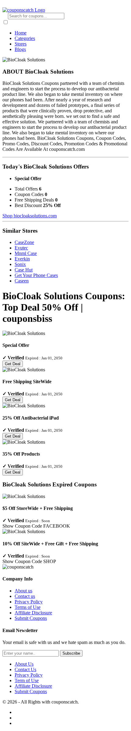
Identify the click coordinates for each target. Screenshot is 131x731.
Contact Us (25, 669)
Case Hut (24, 269)
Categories (25, 38)
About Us (24, 664)
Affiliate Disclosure (33, 612)
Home (21, 32)
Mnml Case (26, 253)
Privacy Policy (29, 601)
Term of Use (27, 680)
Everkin (22, 258)
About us (23, 590)
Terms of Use (28, 607)
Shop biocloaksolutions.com (29, 215)
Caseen (22, 280)
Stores (21, 43)
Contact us (25, 596)
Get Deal (12, 364)
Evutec (21, 247)
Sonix (20, 264)
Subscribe (71, 653)
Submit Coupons (31, 618)
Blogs (20, 49)
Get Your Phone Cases (36, 275)
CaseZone (24, 242)
